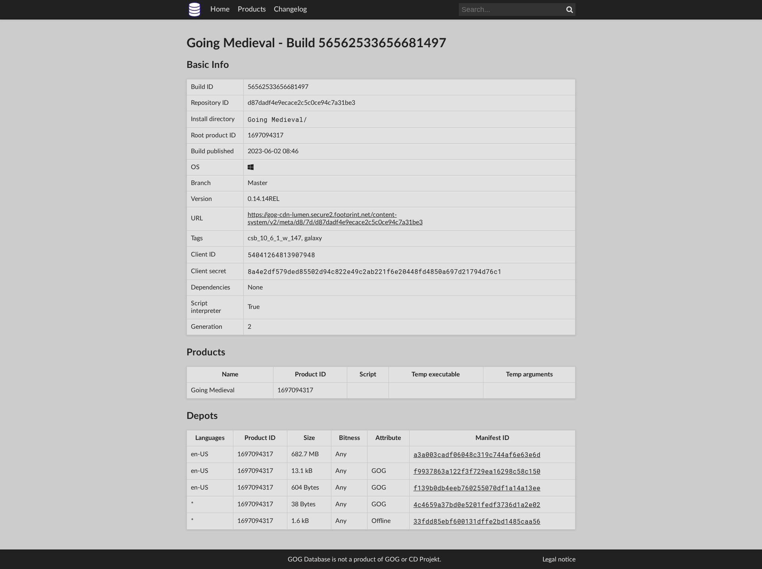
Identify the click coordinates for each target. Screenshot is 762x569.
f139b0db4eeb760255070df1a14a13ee (477, 488)
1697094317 (265, 135)
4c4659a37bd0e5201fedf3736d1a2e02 (477, 504)
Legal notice (559, 559)
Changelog (290, 9)
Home (220, 9)
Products (252, 9)
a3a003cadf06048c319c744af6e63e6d (477, 454)
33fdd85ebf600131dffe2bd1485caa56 (477, 521)
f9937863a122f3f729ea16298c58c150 (477, 471)
